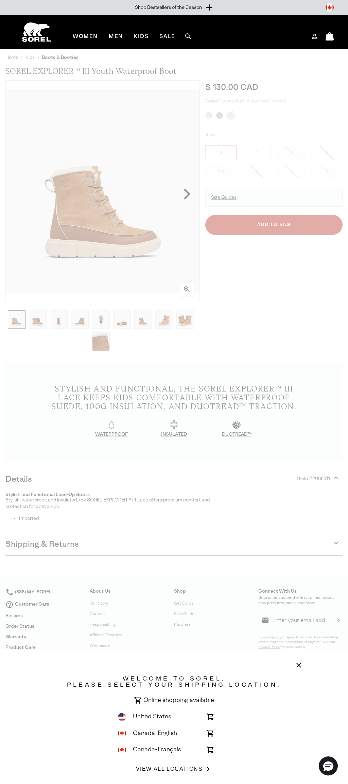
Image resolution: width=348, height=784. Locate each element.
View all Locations (169, 769)
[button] (328, 765)
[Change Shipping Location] (329, 7)
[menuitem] (85, 36)
